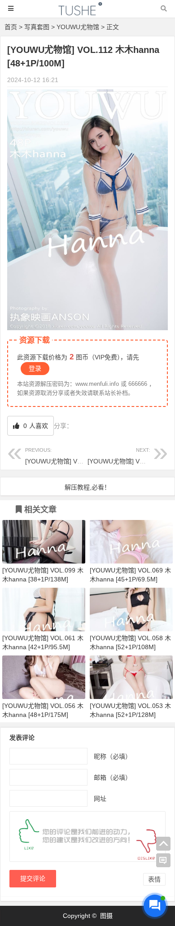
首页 (10, 27)
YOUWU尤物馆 (78, 27)
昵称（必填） (112, 756)
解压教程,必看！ (87, 487)
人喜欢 (35, 425)
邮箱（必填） (112, 777)
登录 (35, 368)
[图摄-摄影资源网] (87, 13)
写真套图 (36, 27)
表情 (154, 879)
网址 (100, 798)
